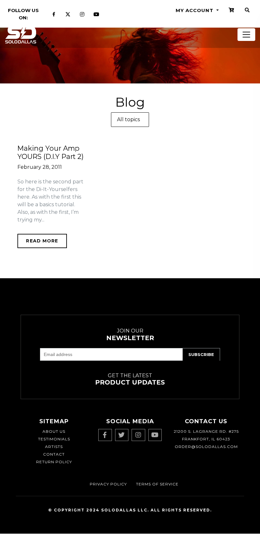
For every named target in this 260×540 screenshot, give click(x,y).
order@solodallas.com (206, 446)
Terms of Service (157, 484)
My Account (195, 10)
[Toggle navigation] (246, 34)
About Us (53, 431)
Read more (42, 241)
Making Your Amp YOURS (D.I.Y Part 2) (50, 152)
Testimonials (54, 439)
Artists (54, 446)
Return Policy (54, 461)
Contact (54, 454)
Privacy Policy (108, 484)
